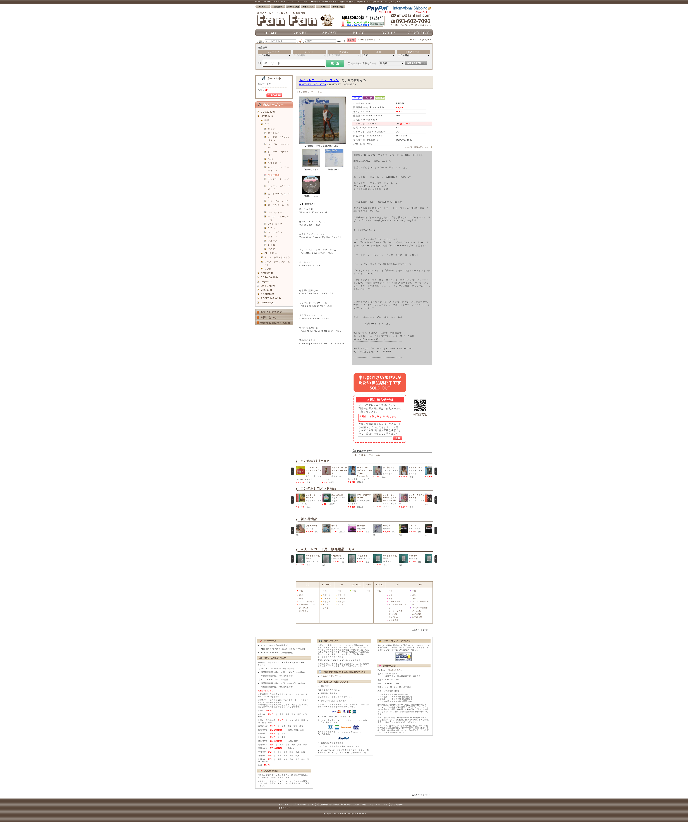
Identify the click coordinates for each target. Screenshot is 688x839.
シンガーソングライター (278, 153)
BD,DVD (326, 584)
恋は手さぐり (389, 467)
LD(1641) (266, 281)
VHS (368, 584)
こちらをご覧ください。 (332, 676)
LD (341, 584)
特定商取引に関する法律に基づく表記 (334, 804)
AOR (270, 159)
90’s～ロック (275, 224)
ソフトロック (275, 163)
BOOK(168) (267, 294)
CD (307, 584)
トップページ (284, 804)
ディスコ (272, 236)
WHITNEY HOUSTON (312, 84)
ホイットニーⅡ (415, 467)
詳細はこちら (395, 670)
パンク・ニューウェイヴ (278, 218)
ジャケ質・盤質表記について (417, 147)
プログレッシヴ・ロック (278, 145)
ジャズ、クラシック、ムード (277, 263)
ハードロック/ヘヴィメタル (279, 138)
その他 (271, 249)
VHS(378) (266, 290)
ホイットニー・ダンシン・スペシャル (339, 470)
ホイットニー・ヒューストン (319, 80)
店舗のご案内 (360, 804)
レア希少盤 (393, 620)
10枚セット (362, 556)
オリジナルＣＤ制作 (379, 804)
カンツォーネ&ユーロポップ (279, 187)
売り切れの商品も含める (363, 63)
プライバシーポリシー (304, 804)
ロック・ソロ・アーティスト (278, 169)
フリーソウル (275, 232)
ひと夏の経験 (312, 526)
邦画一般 (327, 598)
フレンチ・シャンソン (278, 180)
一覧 (301, 591)
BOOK (379, 584)
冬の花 (334, 526)
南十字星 (387, 526)
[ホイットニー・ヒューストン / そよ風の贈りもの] (311, 166)
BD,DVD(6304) (269, 277)
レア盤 (267, 269)
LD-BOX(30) (268, 286)
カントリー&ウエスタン (279, 195)
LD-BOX (356, 584)
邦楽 (266, 120)
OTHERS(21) (268, 302)
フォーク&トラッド (278, 201)
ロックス (413, 526)
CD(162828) (268, 112)
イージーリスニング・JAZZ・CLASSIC (307, 608)
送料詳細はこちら (266, 691)
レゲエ (271, 245)
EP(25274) (267, 273)
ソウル (271, 228)
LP (298, 92)
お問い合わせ (397, 804)
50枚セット (336, 556)
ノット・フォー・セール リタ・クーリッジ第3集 (391, 497)
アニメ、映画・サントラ (277, 257)
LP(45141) (267, 116)
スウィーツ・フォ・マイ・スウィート (314, 470)
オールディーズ (276, 212)
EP (420, 584)
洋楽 (266, 124)
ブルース (272, 241)
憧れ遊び (361, 526)
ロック (271, 128)
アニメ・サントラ (307, 602)
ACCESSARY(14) (271, 298)
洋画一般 (327, 595)
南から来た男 (337, 495)
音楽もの (327, 602)
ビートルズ (274, 133)
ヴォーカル (274, 175)
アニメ (326, 605)
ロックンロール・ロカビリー (278, 206)
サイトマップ (284, 808)
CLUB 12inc (271, 253)
